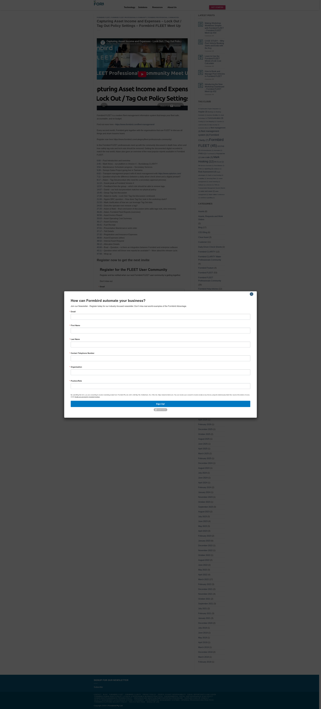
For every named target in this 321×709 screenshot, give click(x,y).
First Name (75, 325)
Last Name (75, 339)
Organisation (76, 367)
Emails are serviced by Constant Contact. (87, 397)
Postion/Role (76, 381)
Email (73, 311)
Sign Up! (160, 403)
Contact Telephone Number (82, 353)
